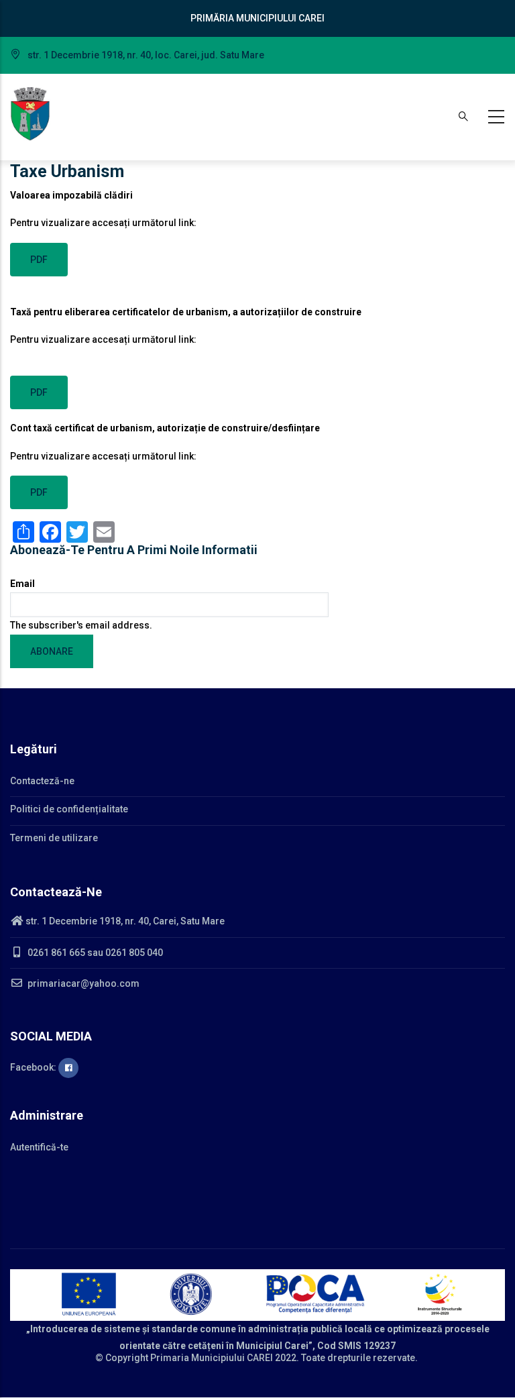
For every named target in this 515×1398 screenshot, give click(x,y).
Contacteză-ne (42, 780)
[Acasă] (30, 114)
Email (22, 583)
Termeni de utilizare (54, 837)
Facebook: (34, 1067)
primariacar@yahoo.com (82, 983)
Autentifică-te (39, 1147)
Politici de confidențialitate (69, 809)
